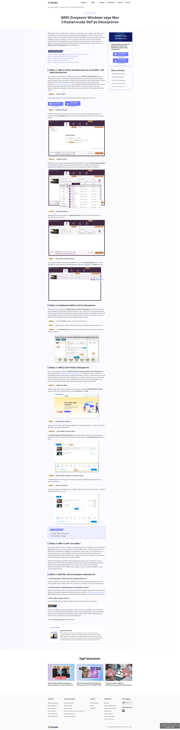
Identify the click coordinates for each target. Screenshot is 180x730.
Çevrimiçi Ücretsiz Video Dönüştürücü (74, 711)
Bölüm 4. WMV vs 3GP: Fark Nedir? (58, 60)
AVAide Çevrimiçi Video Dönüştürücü (71, 373)
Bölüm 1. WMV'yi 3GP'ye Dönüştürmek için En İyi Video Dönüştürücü (68, 54)
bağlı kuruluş (107, 711)
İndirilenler (111, 2)
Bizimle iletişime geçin (110, 705)
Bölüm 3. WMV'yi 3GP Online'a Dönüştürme (61, 58)
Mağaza (102, 2)
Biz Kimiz (106, 703)
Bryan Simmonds (59, 619)
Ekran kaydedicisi (52, 705)
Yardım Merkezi (94, 703)
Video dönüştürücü (53, 703)
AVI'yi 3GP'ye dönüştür (118, 77)
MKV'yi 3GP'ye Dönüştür (118, 87)
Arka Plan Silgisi (68, 708)
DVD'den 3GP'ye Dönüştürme (60, 533)
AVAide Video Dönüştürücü (64, 84)
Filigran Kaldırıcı (68, 705)
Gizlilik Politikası (108, 713)
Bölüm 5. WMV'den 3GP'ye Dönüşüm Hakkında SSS (63, 62)
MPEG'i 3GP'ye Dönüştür (118, 83)
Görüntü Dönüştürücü (70, 716)
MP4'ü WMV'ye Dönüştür (58, 536)
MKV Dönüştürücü (53, 716)
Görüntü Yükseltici (69, 703)
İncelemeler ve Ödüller (110, 708)
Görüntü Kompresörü (70, 713)
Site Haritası (93, 708)
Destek (128, 2)
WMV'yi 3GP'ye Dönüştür (119, 74)
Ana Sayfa (50, 7)
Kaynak (120, 2)
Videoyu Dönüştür (64, 7)
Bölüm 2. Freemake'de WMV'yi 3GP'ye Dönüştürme (63, 56)
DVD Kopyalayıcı (52, 708)
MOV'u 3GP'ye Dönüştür (118, 80)
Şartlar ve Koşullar (109, 716)
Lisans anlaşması (108, 719)
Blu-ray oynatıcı (52, 711)
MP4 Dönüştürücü (53, 713)
